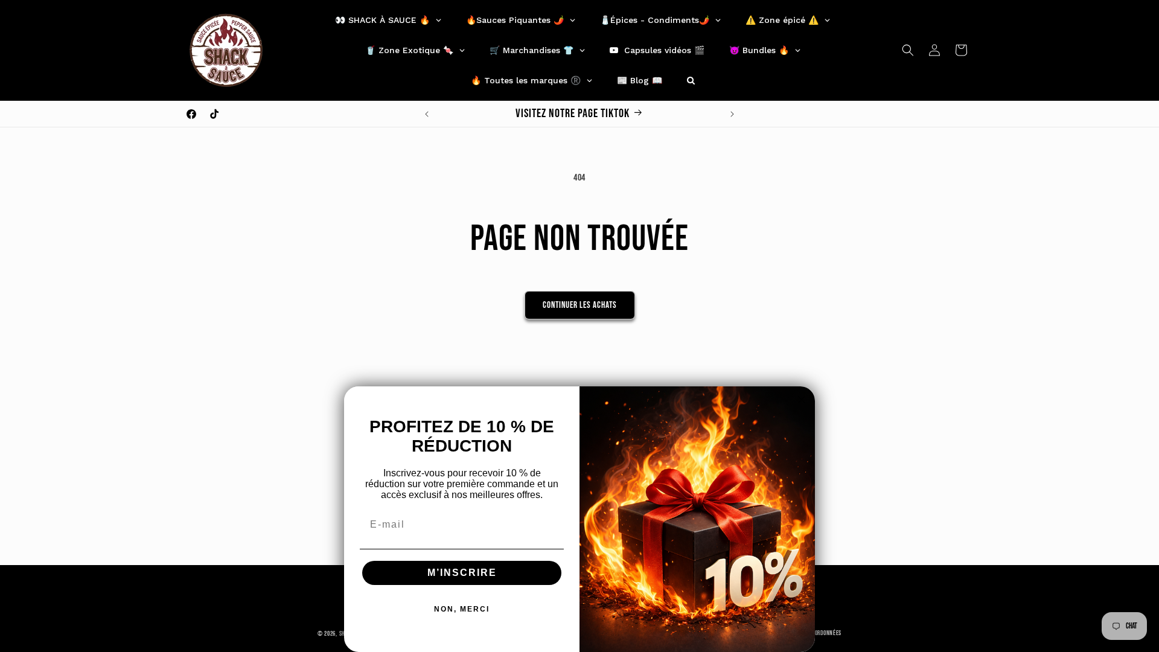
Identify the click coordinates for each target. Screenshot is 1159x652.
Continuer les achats (580, 305)
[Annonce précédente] (426, 114)
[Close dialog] (801, 399)
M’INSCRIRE (462, 572)
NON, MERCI (462, 609)
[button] (908, 50)
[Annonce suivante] (732, 114)
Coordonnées (825, 633)
